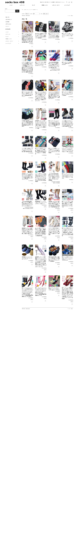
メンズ (11, 5)
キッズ (33, 5)
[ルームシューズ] (27, 250)
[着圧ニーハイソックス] (27, 26)
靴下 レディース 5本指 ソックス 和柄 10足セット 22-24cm (67, 63)
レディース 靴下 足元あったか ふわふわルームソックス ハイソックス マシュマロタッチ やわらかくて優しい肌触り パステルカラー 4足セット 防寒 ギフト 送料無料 (54, 231)
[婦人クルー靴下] (41, 221)
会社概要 (53, 2)
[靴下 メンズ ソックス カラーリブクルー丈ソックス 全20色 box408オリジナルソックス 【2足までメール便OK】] (67, 167)
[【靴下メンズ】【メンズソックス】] (41, 26)
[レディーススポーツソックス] (54, 281)
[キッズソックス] (41, 141)
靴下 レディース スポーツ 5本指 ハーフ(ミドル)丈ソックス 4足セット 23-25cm (54, 288)
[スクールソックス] (54, 85)
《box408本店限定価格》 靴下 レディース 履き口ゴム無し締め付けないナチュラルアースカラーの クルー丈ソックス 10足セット (27, 203)
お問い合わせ (58, 2)
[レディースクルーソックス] (41, 85)
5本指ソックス (45, 5)
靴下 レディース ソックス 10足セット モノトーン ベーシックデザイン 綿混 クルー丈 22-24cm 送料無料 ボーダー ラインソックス (54, 35)
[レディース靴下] (54, 194)
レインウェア (67, 5)
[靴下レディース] (54, 26)
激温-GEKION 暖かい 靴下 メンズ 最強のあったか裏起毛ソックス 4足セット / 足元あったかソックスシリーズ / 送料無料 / (54, 259)
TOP (22, 9)
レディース (22, 5)
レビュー (63, 2)
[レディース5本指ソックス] (54, 55)
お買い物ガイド (47, 2)
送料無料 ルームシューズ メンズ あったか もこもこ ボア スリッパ (27, 258)
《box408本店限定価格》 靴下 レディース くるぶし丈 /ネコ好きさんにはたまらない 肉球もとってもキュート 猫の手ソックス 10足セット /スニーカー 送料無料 (54, 177)
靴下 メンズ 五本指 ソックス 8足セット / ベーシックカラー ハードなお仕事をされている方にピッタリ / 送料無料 (54, 150)
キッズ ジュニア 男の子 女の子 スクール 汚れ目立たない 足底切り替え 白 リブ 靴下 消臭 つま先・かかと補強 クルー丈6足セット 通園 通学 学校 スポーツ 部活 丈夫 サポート (54, 95)
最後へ (72, 15)
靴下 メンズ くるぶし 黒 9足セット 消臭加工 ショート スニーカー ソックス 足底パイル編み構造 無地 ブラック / (27, 94)
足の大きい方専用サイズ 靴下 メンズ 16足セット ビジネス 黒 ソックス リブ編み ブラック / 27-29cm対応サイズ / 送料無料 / (40, 35)
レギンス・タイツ (55, 5)
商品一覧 (41, 2)
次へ (70, 15)
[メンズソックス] (41, 55)
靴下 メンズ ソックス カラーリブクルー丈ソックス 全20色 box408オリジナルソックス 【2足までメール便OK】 (67, 176)
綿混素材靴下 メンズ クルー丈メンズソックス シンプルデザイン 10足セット (40, 202)
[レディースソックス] (67, 26)
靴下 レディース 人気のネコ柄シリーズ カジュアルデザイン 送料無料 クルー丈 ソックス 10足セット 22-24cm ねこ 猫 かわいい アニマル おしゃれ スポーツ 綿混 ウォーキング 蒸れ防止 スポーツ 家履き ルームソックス (40, 96)
